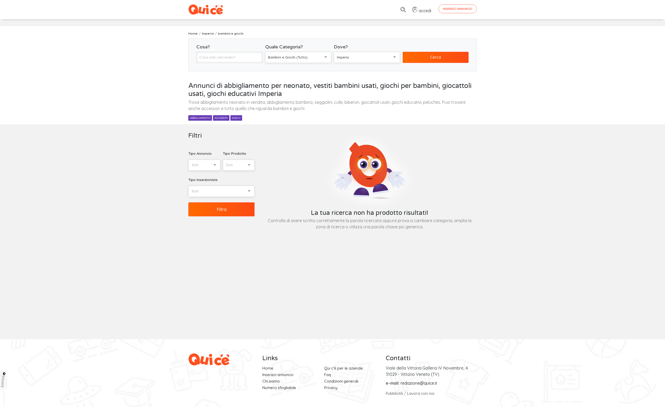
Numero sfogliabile (279, 387)
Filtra (222, 209)
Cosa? (203, 47)
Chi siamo (271, 381)
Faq (327, 374)
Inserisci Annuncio (457, 9)
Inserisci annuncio (278, 374)
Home (267, 368)
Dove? (341, 47)
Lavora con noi (420, 393)
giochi (236, 118)
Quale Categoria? (284, 47)
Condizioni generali (341, 381)
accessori (221, 118)
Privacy (330, 387)
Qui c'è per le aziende (343, 368)
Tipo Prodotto (234, 153)
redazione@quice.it (419, 383)
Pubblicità (394, 393)
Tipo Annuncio (200, 153)
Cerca (435, 57)
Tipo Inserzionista (202, 180)
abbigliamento (200, 118)
